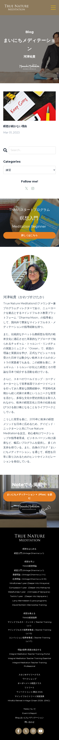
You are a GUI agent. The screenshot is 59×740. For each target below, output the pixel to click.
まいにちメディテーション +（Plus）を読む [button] (29, 496)
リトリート (29, 687)
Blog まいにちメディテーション (29, 717)
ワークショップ (29, 679)
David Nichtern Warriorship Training (29, 605)
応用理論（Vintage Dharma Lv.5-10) (29, 579)
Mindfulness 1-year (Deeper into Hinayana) (29, 583)
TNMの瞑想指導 (29, 617)
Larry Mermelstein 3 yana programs (29, 600)
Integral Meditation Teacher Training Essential (29, 658)
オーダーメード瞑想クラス (29, 683)
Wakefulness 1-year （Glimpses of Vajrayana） (29, 592)
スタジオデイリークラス (29, 674)
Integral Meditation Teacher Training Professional (29, 664)
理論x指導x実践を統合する (29, 649)
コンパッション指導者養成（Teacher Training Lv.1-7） (29, 639)
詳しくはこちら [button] (29, 235)
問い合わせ (29, 722)
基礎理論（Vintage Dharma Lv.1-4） (30, 574)
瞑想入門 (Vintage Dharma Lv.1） (29, 553)
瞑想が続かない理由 (15, 126)
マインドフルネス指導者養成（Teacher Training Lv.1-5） (29, 632)
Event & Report (29, 713)
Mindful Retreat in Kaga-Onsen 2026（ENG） (29, 700)
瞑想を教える (29, 613)
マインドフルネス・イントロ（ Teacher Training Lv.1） (29, 624)
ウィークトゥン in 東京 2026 (29, 692)
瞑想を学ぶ (29, 561)
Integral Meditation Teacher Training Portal (29, 654)
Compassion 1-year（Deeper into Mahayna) (29, 587)
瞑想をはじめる (29, 549)
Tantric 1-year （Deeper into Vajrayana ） (29, 596)
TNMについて (29, 709)
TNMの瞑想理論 (29, 566)
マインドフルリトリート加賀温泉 (29, 696)
